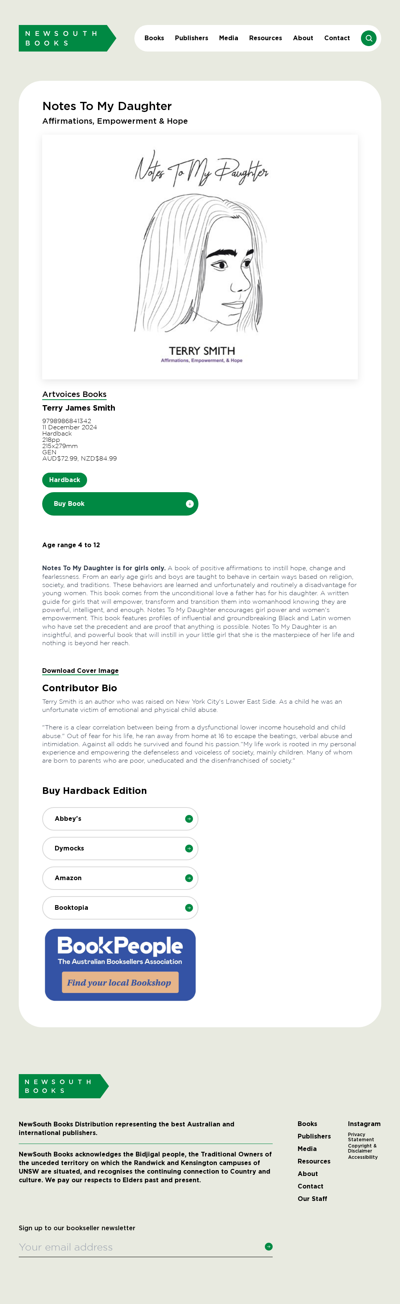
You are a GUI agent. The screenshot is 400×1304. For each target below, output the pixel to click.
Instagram (364, 1124)
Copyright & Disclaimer (362, 1149)
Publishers (191, 38)
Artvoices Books (74, 394)
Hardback (64, 480)
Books (154, 38)
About (303, 38)
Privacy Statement (361, 1137)
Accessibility (363, 1157)
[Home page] (67, 38)
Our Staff (312, 1199)
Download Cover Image (80, 671)
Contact (337, 38)
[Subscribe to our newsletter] (269, 1247)
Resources (265, 38)
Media (228, 38)
